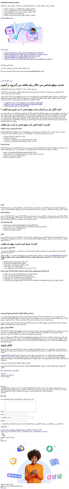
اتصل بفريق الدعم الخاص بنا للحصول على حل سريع (21, 429)
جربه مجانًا (9, 80)
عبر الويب (3, 80)
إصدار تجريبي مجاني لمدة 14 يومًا (10, 370)
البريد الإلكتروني (6, 417)
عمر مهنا (3, 386)
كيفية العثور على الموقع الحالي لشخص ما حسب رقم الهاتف (23, 104)
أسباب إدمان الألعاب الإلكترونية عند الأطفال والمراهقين (19, 57)
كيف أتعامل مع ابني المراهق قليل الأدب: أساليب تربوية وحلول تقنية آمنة (23, 52)
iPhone (17, 132)
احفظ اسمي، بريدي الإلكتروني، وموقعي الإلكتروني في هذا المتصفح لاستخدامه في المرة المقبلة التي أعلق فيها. (33, 423)
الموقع (2, 420)
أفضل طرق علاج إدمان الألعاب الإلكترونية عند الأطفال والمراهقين (22, 55)
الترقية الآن (4, 18)
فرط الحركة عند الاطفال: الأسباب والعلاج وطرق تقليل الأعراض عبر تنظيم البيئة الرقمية (28, 59)
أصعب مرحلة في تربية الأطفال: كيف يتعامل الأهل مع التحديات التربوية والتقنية (25, 54)
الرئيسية (45, 431)
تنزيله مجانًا (10, 18)
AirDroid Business (35, 366)
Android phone (8, 132)
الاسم (3, 414)
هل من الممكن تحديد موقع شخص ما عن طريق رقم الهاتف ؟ (23, 102)
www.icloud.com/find (19, 225)
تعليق (3, 411)
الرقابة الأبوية (4, 89)
